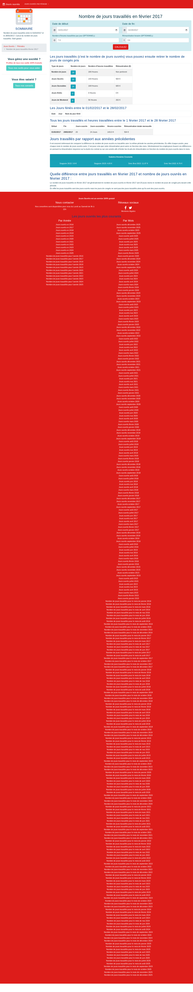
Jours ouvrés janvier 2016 (128, 564)
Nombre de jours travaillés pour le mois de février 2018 (128, 672)
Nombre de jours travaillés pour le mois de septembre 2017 (128, 658)
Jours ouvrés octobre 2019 (128, 436)
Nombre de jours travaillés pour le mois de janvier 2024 (128, 909)
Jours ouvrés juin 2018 (128, 481)
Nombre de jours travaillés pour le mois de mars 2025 (128, 949)
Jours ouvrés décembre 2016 (128, 533)
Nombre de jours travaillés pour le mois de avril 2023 (128, 884)
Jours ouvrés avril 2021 (128, 384)
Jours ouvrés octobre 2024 (128, 264)
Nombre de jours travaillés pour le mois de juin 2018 (128, 684)
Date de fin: (128, 23)
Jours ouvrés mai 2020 (128, 416)
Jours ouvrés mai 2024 (128, 279)
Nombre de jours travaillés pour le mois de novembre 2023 (128, 904)
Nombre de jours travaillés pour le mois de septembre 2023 (128, 898)
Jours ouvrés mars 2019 (128, 456)
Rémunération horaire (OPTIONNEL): (137, 36)
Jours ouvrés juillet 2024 (128, 273)
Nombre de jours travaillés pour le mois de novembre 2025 (128, 972)
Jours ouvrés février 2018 (128, 493)
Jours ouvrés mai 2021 (128, 382)
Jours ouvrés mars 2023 (128, 319)
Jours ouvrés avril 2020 (128, 419)
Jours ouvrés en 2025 (64, 253)
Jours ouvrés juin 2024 (128, 276)
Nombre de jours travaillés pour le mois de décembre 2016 (128, 633)
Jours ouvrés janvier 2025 (128, 256)
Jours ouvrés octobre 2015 (128, 573)
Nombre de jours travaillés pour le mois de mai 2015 (128, 750)
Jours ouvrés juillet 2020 (128, 410)
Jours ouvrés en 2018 (64, 230)
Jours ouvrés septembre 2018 (128, 473)
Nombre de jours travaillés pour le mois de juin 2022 (128, 855)
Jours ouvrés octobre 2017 (128, 504)
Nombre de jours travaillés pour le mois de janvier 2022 (128, 841)
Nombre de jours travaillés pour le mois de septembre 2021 (128, 829)
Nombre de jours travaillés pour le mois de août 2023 (128, 895)
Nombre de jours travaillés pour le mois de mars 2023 (128, 881)
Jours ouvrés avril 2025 (128, 247)
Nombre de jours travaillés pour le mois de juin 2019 (128, 718)
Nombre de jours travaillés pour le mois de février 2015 (128, 741)
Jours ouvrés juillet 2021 (128, 376)
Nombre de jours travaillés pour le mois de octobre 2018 (128, 695)
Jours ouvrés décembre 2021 (128, 362)
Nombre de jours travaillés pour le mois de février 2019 (128, 707)
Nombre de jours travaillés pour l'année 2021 (64, 273)
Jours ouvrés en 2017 (64, 227)
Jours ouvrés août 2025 (128, 236)
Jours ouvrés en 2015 (64, 236)
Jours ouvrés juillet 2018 (128, 479)
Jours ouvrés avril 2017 (128, 521)
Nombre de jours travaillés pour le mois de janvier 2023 (128, 875)
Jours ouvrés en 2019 (64, 233)
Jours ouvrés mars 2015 (128, 593)
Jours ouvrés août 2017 (128, 510)
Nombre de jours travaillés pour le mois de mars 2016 (128, 607)
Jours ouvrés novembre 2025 (128, 227)
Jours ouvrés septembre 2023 (128, 302)
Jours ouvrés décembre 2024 (128, 259)
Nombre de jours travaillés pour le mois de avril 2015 (128, 747)
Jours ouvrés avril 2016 (128, 556)
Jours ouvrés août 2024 (128, 270)
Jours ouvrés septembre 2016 (128, 541)
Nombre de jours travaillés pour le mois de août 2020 (128, 792)
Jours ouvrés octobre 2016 (128, 538)
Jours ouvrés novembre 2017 (128, 501)
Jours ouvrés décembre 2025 (128, 225)
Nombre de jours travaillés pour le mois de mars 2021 (128, 812)
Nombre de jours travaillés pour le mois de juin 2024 (128, 924)
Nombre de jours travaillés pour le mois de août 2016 (128, 621)
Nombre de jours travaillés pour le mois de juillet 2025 (128, 961)
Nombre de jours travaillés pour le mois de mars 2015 (128, 744)
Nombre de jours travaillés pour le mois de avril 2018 (128, 678)
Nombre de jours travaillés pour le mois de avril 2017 (128, 644)
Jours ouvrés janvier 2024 (128, 290)
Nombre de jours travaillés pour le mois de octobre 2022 (128, 867)
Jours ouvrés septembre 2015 (128, 575)
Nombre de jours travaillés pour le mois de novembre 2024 (128, 938)
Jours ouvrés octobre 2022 (128, 333)
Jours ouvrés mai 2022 (128, 347)
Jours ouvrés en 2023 (64, 247)
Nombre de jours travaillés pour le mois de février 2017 (128, 638)
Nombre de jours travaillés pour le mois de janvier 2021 (128, 807)
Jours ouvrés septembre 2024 (128, 267)
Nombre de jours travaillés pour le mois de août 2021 (128, 827)
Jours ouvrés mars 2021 (128, 387)
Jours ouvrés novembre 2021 (128, 364)
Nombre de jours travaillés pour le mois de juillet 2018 (128, 687)
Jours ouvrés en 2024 (64, 250)
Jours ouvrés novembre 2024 (128, 262)
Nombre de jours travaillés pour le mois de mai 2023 (128, 887)
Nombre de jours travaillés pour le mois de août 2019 (128, 724)
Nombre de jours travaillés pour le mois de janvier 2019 (128, 704)
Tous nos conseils (24, 85)
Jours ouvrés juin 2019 (128, 447)
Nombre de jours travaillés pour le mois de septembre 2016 (128, 624)
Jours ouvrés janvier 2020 (128, 427)
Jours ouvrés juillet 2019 (128, 444)
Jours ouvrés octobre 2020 (128, 401)
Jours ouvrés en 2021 (64, 242)
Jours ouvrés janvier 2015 (128, 598)
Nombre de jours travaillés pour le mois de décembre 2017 (128, 667)
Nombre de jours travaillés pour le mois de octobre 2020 (128, 798)
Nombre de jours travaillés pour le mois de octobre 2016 (128, 627)
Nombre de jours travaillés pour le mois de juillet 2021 (128, 824)
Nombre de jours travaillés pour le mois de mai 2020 (128, 784)
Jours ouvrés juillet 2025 (128, 239)
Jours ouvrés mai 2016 (128, 553)
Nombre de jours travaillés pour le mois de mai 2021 (128, 818)
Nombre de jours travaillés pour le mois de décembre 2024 (128, 941)
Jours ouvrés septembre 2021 (128, 370)
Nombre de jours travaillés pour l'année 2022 (64, 276)
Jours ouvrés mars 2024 (128, 285)
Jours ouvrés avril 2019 (128, 453)
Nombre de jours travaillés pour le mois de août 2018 (128, 690)
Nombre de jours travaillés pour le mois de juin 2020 (128, 787)
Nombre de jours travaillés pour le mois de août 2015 (128, 758)
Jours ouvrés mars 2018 (128, 490)
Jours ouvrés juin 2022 (128, 344)
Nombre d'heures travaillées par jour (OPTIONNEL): (73, 36)
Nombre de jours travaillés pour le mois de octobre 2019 (128, 730)
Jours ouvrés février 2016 (128, 561)
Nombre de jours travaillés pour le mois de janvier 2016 (128, 601)
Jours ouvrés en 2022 (64, 244)
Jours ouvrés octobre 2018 (128, 470)
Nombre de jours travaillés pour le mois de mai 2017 (128, 647)
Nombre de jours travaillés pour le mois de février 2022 (128, 844)
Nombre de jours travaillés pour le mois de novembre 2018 (128, 698)
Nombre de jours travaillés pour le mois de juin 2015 (128, 752)
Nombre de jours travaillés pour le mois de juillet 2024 (128, 926)
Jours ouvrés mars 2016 (128, 558)
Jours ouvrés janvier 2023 (128, 324)
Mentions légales (128, 211)
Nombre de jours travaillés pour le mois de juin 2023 (128, 889)
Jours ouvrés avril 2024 (128, 282)
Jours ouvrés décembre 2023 (128, 293)
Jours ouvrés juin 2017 (128, 516)
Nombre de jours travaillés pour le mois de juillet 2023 (128, 892)
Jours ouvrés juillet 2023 (128, 307)
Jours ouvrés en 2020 (64, 239)
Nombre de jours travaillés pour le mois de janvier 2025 (128, 944)
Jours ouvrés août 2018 (128, 476)
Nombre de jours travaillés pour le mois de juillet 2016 (128, 618)
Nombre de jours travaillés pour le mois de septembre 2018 (128, 692)
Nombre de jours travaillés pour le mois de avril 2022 (128, 849)
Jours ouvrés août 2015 (128, 578)
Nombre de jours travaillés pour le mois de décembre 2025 (128, 975)
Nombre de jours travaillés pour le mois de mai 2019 (128, 715)
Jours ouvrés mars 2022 (128, 353)
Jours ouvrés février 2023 (128, 322)
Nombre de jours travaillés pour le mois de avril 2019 (128, 713)
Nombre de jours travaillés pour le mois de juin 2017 (128, 650)
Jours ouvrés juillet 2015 (128, 581)
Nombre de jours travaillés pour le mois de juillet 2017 (128, 653)
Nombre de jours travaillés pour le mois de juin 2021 (128, 821)
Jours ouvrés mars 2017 (128, 524)
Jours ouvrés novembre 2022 (128, 330)
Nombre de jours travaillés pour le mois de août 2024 (128, 929)
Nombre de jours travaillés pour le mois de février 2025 (128, 946)
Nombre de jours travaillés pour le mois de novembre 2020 (128, 801)
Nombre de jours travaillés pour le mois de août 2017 (128, 655)
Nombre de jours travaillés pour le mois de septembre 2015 (128, 761)
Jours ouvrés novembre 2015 (128, 570)
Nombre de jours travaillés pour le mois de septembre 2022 (128, 864)
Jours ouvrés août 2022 (128, 339)
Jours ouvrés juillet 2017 (128, 513)
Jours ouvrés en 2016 (64, 225)
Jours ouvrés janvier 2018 (128, 496)
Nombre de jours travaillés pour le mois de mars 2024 (128, 915)
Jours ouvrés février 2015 (128, 595)
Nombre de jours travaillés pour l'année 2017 (64, 259)
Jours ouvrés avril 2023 (128, 316)
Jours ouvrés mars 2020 (128, 421)
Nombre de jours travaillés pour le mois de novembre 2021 (128, 835)
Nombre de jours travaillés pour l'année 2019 (64, 264)
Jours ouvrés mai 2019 (128, 450)
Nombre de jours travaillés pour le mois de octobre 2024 (128, 935)
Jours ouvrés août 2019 (128, 441)
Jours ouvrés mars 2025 (128, 250)
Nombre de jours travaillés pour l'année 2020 (64, 270)
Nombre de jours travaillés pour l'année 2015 (64, 267)
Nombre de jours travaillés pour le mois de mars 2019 (128, 710)
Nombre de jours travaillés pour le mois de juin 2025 (128, 958)
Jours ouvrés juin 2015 (128, 584)
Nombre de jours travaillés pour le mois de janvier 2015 (128, 738)
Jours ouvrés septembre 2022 (128, 336)
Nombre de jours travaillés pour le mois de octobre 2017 (128, 661)
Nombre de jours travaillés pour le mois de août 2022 (128, 861)
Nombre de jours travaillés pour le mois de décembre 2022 (128, 872)
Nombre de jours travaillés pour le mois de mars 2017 (128, 641)
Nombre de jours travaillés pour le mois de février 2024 (128, 912)
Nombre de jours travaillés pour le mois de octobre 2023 (128, 901)
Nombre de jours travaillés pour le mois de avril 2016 (128, 610)
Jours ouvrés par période (36, 4)
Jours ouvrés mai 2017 (128, 518)
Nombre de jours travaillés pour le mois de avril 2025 (128, 952)
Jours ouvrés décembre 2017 (128, 498)
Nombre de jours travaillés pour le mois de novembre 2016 (128, 630)
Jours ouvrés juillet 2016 (128, 547)
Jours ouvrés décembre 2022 (128, 327)
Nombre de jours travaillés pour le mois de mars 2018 (128, 675)
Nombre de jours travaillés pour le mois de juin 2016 (128, 615)
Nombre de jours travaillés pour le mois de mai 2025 (128, 955)
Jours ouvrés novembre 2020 (128, 399)
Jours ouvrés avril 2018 (128, 487)
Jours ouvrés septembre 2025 (128, 233)
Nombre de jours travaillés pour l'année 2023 (64, 279)
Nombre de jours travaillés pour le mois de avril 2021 (128, 815)
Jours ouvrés (12, 4)
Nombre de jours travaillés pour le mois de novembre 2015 (128, 767)
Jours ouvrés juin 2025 (128, 242)
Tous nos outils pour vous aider (24, 68)
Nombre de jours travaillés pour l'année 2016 (64, 256)
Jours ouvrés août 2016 (128, 544)
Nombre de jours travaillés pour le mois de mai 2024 (128, 921)
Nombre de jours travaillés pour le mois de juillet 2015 (128, 755)
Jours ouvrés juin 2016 (128, 550)
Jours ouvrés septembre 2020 (128, 404)
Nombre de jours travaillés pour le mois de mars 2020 (128, 778)
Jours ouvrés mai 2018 (128, 484)
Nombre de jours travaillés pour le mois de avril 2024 (128, 918)
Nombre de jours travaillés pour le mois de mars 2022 (128, 847)
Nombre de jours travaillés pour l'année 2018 (64, 262)
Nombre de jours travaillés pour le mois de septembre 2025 (128, 966)
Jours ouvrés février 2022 (128, 356)
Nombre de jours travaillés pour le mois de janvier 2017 (128, 635)
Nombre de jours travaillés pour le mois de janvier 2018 (128, 670)
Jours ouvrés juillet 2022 (128, 341)
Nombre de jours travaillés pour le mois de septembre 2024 (128, 932)
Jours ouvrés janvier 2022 (128, 359)
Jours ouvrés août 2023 (128, 304)
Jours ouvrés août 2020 (128, 407)
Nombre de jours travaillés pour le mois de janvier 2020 (128, 772)
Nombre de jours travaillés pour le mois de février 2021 (128, 810)
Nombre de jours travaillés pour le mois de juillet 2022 (128, 858)
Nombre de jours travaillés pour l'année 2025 (64, 285)
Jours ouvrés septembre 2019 (128, 439)
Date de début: (60, 23)
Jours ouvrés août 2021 (128, 373)
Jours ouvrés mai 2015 (128, 587)
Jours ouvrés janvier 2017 (128, 530)
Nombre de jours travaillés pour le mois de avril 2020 (128, 781)
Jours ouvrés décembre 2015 (128, 567)
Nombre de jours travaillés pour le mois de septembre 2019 (128, 727)
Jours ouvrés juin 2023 (128, 310)
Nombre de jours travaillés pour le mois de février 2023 (128, 878)
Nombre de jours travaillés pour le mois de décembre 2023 (128, 906)
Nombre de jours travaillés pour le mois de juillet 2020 (128, 790)
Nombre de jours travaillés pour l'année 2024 (64, 282)
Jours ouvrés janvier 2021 (128, 393)
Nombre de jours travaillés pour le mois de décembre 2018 (128, 701)
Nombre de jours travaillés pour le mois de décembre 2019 (128, 735)
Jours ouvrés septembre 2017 (128, 507)
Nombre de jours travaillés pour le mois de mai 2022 (128, 852)
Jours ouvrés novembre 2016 (128, 536)
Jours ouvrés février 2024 (128, 287)
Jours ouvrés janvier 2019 (128, 461)
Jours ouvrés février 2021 (128, 390)
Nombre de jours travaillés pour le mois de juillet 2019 (128, 721)
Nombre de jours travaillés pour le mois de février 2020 (128, 775)
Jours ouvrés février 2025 (128, 253)
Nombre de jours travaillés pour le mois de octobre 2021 (128, 832)
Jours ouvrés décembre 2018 (128, 464)
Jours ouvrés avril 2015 (128, 590)
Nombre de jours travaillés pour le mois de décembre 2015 (128, 769)
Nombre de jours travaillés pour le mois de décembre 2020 (128, 804)
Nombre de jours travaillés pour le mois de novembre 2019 (128, 732)
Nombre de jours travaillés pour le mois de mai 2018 (128, 681)
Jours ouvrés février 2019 (128, 459)
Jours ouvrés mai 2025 (128, 244)
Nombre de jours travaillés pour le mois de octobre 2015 (128, 764)
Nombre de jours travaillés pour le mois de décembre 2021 (128, 838)
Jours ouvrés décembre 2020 (128, 396)
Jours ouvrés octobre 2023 (128, 299)
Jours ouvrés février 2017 (128, 527)
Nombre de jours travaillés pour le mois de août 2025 (128, 964)
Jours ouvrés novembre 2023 (128, 296)
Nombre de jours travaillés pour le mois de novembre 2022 (128, 869)
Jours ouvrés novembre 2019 (128, 433)
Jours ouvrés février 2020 (128, 424)
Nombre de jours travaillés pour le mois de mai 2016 (128, 613)
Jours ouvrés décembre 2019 (128, 430)
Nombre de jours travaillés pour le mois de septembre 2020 (128, 795)
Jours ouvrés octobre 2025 (128, 230)
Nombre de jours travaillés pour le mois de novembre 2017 (128, 664)
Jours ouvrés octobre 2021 (128, 367)
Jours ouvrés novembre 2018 (128, 467)
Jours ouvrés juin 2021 (128, 379)
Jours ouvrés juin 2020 (128, 413)
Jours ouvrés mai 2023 (128, 313)
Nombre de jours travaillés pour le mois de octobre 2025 (128, 969)
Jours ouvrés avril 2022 (128, 350)
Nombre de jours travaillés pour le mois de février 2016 (128, 604)
